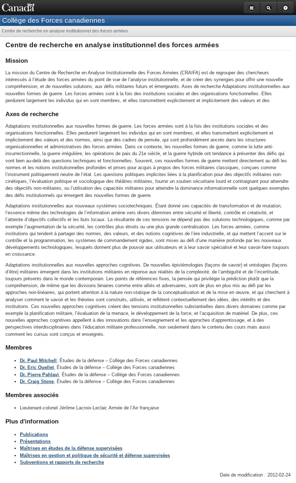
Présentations (35, 441)
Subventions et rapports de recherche (62, 462)
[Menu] (251, 7)
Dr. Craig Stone (37, 381)
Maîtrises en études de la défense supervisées (71, 448)
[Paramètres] (285, 7)
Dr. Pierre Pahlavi (39, 374)
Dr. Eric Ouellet (37, 367)
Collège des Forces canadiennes (53, 20)
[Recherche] (268, 7)
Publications (34, 434)
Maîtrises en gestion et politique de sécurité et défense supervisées (95, 455)
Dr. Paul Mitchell (38, 360)
